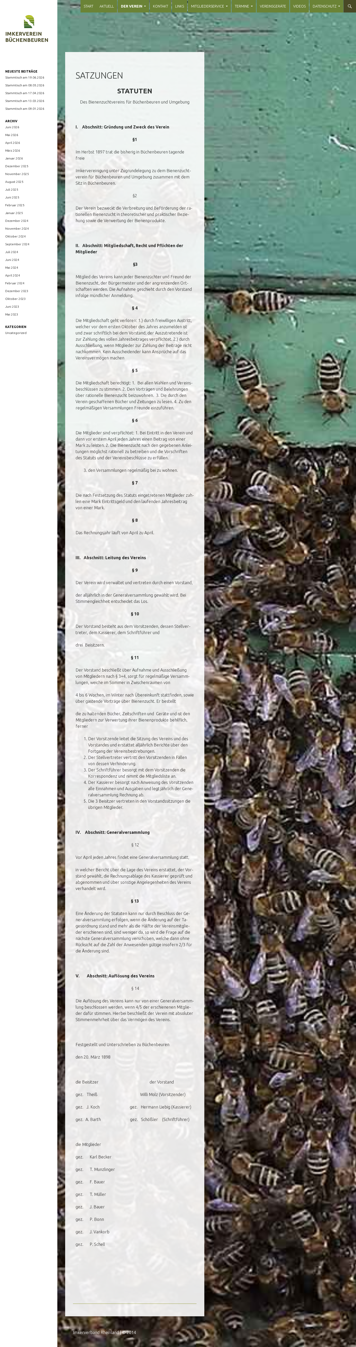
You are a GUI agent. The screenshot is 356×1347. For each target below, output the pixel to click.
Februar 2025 (14, 205)
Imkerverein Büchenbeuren (26, 37)
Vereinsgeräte (273, 6)
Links (179, 6)
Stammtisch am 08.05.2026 (24, 85)
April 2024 (12, 275)
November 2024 (17, 228)
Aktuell (107, 6)
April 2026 (12, 142)
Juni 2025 (12, 197)
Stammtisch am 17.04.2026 (24, 93)
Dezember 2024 (16, 220)
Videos (299, 6)
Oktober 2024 (15, 236)
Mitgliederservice (207, 6)
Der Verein (131, 6)
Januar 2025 (14, 213)
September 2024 (17, 244)
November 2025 (17, 174)
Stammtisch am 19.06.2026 (24, 77)
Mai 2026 (11, 135)
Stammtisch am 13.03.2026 (24, 100)
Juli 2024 (11, 252)
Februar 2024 (14, 283)
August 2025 (14, 181)
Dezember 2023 (16, 291)
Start (88, 6)
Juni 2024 (12, 259)
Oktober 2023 (15, 298)
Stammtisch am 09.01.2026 (24, 108)
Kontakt (160, 6)
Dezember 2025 (16, 166)
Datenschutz (324, 6)
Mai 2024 (11, 267)
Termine (242, 6)
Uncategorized (16, 332)
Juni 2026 (12, 127)
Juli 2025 (11, 189)
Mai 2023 (11, 314)
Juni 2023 (12, 306)
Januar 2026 (14, 158)
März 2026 (12, 150)
